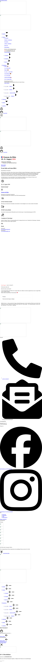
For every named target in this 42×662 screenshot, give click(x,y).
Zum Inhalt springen (3, 0)
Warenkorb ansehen (3, 641)
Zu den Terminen (7, 52)
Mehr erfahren (6, 83)
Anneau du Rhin (5, 192)
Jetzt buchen (3, 165)
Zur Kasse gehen (3, 642)
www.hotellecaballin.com (5, 231)
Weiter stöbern (2, 636)
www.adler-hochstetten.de (5, 229)
